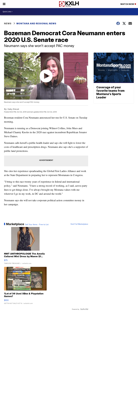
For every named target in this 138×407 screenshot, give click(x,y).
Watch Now (127, 4)
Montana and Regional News (36, 23)
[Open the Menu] (4, 4)
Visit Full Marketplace (79, 224)
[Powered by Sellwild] (84, 309)
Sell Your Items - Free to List (37, 224)
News (7, 23)
